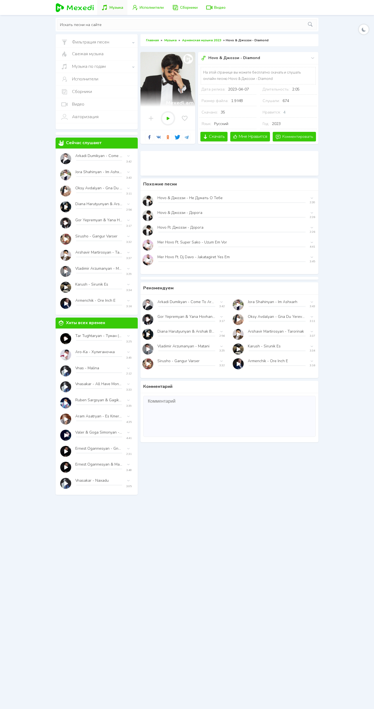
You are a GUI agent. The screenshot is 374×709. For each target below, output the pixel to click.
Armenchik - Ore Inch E (268, 361)
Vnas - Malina (87, 368)
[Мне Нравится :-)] (184, 118)
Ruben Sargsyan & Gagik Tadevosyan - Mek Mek (98, 400)
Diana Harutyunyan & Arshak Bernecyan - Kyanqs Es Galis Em (186, 331)
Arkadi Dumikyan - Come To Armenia (186, 301)
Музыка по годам (89, 66)
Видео (78, 104)
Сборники (82, 92)
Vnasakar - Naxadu (92, 480)
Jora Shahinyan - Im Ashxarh (272, 301)
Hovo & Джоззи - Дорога (179, 212)
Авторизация (85, 117)
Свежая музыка (87, 54)
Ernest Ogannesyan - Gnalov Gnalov (98, 448)
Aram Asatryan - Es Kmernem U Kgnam (98, 416)
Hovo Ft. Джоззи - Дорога (180, 227)
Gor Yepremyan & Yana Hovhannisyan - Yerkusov (186, 316)
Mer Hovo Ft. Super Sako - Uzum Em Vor (192, 242)
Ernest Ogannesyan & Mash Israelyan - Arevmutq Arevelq (98, 464)
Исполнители (85, 79)
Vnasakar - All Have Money (98, 384)
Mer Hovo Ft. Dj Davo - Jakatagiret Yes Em (193, 257)
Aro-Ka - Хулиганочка (95, 351)
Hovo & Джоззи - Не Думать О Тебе (190, 198)
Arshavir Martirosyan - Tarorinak (276, 331)
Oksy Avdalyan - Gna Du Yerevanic (277, 316)
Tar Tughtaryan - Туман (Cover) (98, 335)
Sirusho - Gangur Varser (178, 361)
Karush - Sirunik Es (264, 346)
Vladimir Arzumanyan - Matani (183, 346)
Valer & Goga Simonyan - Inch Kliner (98, 432)
